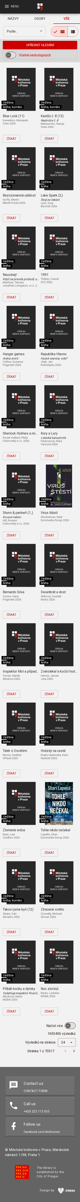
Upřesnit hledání (40, 45)
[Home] (40, 7)
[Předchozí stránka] (65, 1051)
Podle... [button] (12, 31)
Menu (11, 6)
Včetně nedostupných (35, 55)
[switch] (10, 55)
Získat (11, 138)
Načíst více (55, 1026)
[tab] (13, 19)
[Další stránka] (74, 1051)
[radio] (59, 31)
